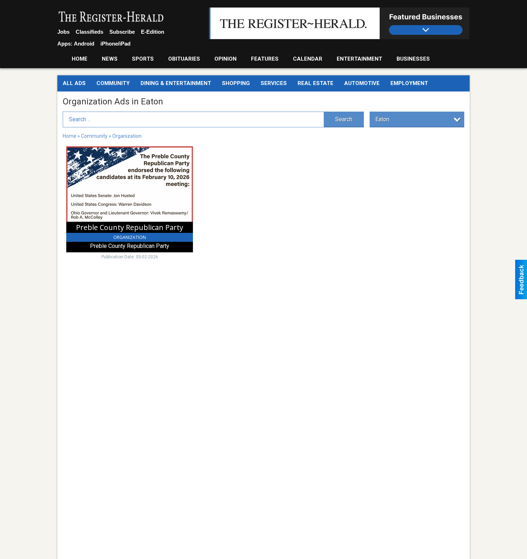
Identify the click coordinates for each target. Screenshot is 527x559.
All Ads (74, 83)
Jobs (63, 32)
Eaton (382, 119)
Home (79, 59)
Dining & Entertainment (176, 83)
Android (84, 44)
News (110, 59)
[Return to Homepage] (111, 17)
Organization (127, 136)
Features (265, 59)
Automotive (362, 83)
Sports (143, 59)
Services (274, 83)
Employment (409, 83)
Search (343, 119)
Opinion (225, 59)
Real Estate (315, 83)
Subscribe (122, 32)
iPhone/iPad (115, 44)
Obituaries (184, 59)
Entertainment (359, 59)
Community (113, 83)
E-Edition (152, 32)
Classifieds (89, 32)
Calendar (307, 59)
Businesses (413, 59)
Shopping (236, 83)
